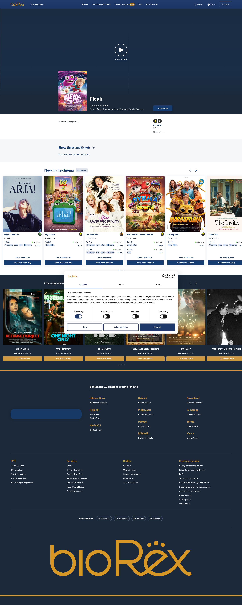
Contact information (132, 474)
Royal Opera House (75, 487)
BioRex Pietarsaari (146, 414)
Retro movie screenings (77, 478)
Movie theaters (129, 470)
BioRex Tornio (193, 426)
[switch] (106, 317)
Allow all (157, 327)
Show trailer (121, 59)
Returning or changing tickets (192, 470)
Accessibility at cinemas (189, 491)
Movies (85, 4)
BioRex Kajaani (144, 402)
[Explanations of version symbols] (93, 147)
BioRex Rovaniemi (194, 402)
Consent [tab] (83, 284)
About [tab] (159, 284)
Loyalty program (124, 4)
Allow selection (121, 327)
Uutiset (70, 465)
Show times (163, 108)
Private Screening (18, 474)
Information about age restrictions (194, 482)
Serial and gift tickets (101, 4)
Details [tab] (121, 284)
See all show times (23, 359)
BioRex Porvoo (144, 426)
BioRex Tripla (95, 418)
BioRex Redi (95, 414)
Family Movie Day (75, 474)
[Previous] (191, 170)
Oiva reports (184, 503)
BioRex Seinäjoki (194, 414)
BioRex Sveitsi (96, 430)
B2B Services (152, 4)
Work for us (128, 478)
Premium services (74, 491)
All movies (81, 170)
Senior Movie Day (75, 470)
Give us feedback (130, 482)
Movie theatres (17, 465)
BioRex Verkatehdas (98, 402)
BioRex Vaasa (192, 438)
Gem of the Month (75, 482)
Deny (85, 327)
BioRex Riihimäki (145, 438)
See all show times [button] (23, 257)
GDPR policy (185, 499)
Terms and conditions (188, 478)
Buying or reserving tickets (191, 465)
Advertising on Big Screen (22, 482)
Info (140, 4)
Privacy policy (185, 495)
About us (127, 465)
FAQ (181, 474)
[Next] (196, 170)
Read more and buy (22, 262)
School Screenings (19, 478)
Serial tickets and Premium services (194, 487)
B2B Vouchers (17, 470)
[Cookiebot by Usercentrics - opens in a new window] (164, 276)
